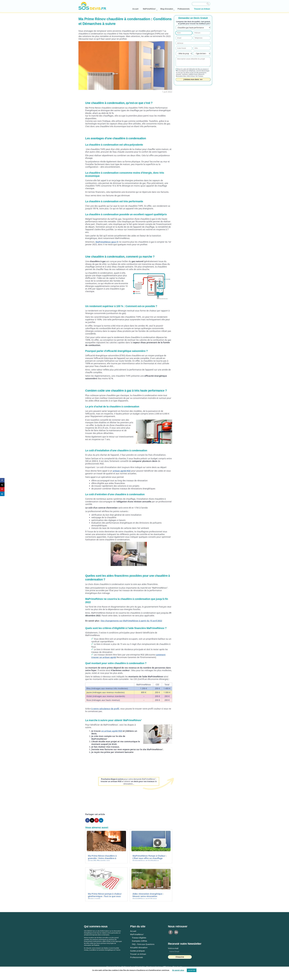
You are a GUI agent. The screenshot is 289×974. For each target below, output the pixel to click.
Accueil (135, 9)
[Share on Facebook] (87, 820)
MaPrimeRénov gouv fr (107, 241)
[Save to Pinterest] (96, 820)
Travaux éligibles (138, 937)
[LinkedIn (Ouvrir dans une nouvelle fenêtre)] (176, 932)
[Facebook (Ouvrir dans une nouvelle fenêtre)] (170, 932)
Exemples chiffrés (138, 941)
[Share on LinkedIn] (101, 820)
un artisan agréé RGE (111, 731)
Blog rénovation (166, 9)
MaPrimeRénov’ (149, 9)
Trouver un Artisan (202, 9)
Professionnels (184, 9)
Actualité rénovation (138, 947)
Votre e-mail (173, 948)
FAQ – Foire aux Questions (142, 944)
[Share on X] (92, 820)
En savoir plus (178, 970)
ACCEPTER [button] (191, 970)
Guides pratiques (137, 951)
